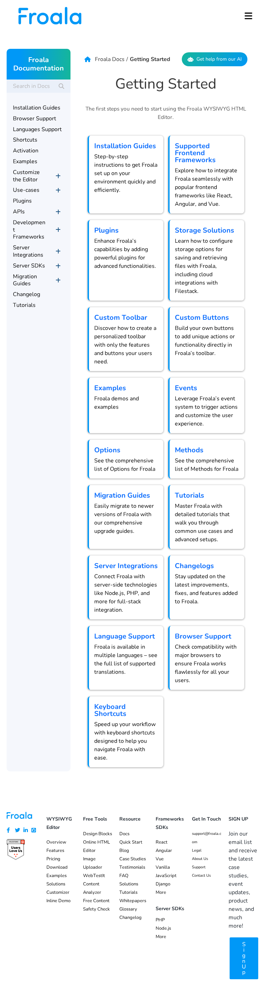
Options (107, 450)
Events (186, 388)
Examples (110, 388)
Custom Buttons (202, 317)
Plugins (106, 230)
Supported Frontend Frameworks (195, 153)
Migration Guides (122, 495)
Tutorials (189, 495)
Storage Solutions (204, 230)
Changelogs (194, 566)
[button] (248, 15)
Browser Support (203, 636)
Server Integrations (126, 566)
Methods (189, 450)
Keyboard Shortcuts (110, 710)
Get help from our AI (219, 59)
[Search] (61, 86)
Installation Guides (125, 146)
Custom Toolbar (120, 317)
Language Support (124, 636)
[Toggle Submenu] (58, 176)
